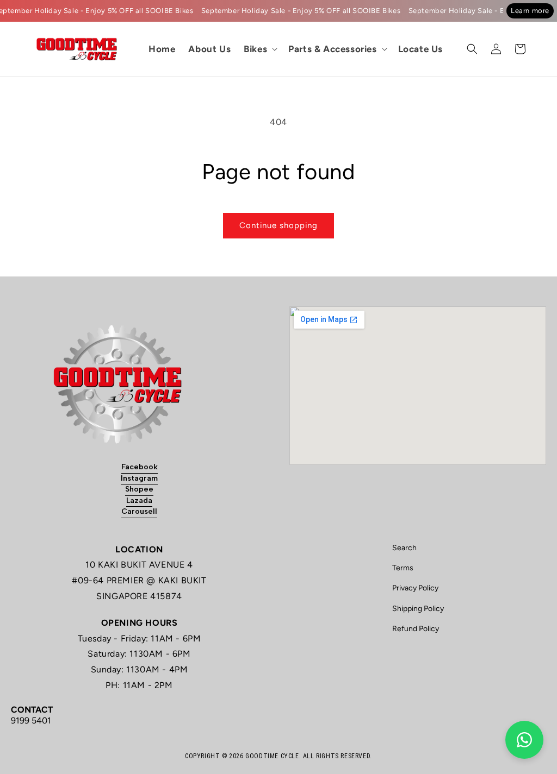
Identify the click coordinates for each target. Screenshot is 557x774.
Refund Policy (415, 628)
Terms (402, 567)
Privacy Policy (415, 588)
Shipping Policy (418, 608)
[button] (259, 48)
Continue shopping (278, 225)
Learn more (530, 11)
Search (404, 547)
